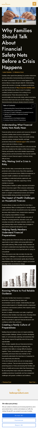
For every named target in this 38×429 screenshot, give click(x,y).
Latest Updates (7, 72)
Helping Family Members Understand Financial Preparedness (16, 115)
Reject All (19, 425)
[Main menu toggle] (34, 4)
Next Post (33, 382)
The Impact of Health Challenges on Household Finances (18, 112)
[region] (19, 415)
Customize (19, 420)
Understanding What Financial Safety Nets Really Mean (18, 108)
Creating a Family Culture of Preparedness (15, 120)
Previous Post (6, 382)
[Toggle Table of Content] (32, 105)
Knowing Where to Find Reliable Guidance (14, 118)
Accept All (19, 415)
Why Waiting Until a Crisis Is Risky (12, 110)
